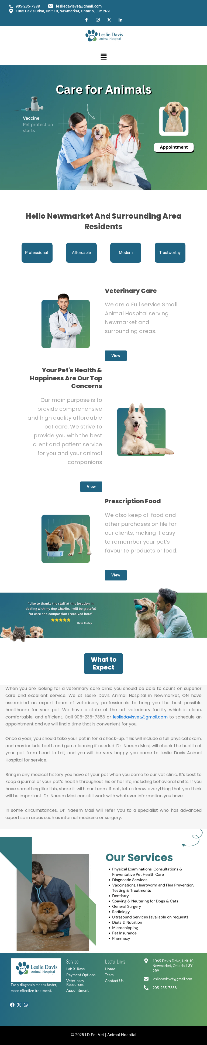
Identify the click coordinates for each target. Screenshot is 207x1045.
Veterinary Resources (75, 982)
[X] (109, 19)
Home (110, 968)
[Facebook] (86, 19)
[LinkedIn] (120, 19)
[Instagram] (98, 19)
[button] (103, 57)
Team (109, 974)
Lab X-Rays (75, 968)
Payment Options (80, 974)
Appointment (77, 990)
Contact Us (114, 980)
